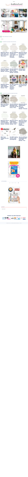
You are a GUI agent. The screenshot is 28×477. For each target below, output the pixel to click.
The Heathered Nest (14, 5)
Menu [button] (14, 1)
